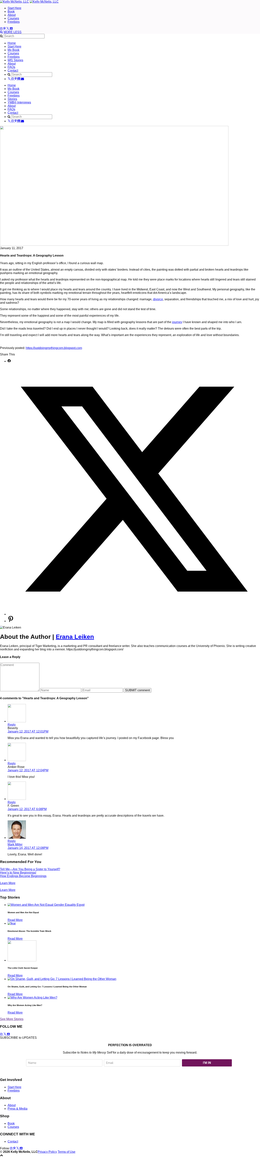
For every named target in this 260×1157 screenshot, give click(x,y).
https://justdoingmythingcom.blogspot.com (54, 348)
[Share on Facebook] (9, 361)
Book (11, 11)
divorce (158, 299)
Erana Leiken (75, 636)
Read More (15, 920)
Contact (13, 70)
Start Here (14, 8)
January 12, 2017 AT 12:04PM (28, 770)
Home (12, 43)
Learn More (7, 883)
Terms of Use (66, 1151)
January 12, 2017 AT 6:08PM (27, 809)
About (12, 15)
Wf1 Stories (15, 60)
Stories (12, 99)
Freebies (14, 21)
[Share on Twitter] (134, 614)
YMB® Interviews (19, 102)
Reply (12, 724)
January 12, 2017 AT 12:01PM (28, 731)
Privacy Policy (47, 1151)
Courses (13, 18)
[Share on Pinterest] (11, 621)
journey (177, 322)
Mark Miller (15, 844)
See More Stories (11, 1019)
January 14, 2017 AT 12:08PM (28, 847)
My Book (13, 50)
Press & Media (17, 1108)
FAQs (11, 67)
